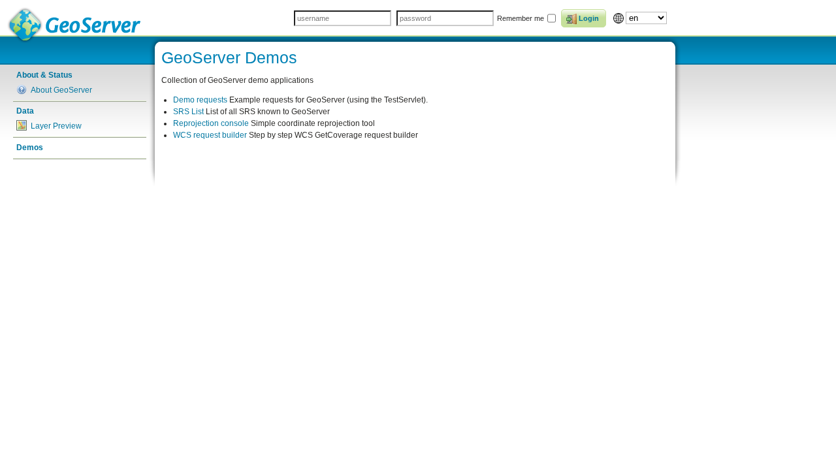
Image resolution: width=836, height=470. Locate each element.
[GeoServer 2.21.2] (75, 25)
